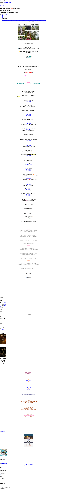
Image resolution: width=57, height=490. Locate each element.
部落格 (2, 16)
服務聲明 (35, 480)
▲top (0, 306)
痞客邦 (5, 302)
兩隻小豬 (2, 5)
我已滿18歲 (2, 488)
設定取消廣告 (24, 283)
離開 (3, 488)
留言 (6, 302)
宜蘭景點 (5, 305)
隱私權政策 (32, 480)
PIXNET (23, 480)
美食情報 (6, 14)
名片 (2, 17)
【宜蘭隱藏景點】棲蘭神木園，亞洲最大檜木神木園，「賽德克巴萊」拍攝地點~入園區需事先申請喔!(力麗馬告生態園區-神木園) (24, 20)
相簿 (2, 15)
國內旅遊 (5, 304)
